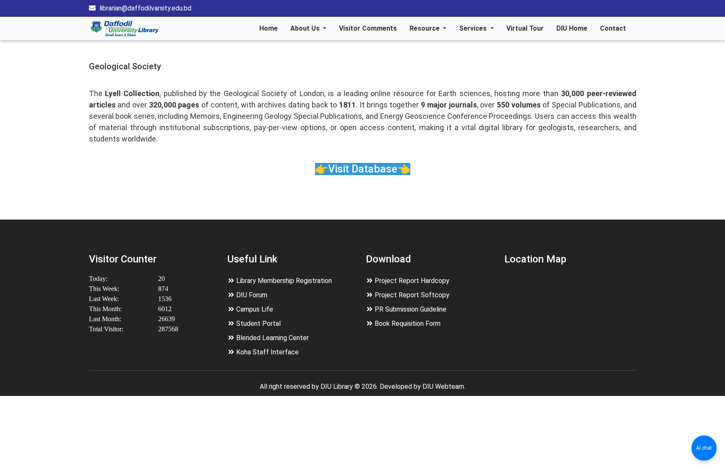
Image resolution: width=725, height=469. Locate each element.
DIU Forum (251, 295)
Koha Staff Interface (267, 352)
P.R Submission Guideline (410, 309)
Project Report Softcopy (412, 295)
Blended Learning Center (272, 338)
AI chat (704, 448)
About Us (305, 28)
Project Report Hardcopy (412, 281)
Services (473, 28)
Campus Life (254, 309)
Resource (425, 28)
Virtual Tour (525, 28)
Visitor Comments (368, 28)
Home (268, 28)
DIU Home (571, 28)
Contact (613, 28)
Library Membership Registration (284, 281)
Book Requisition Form (408, 324)
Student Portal (258, 324)
